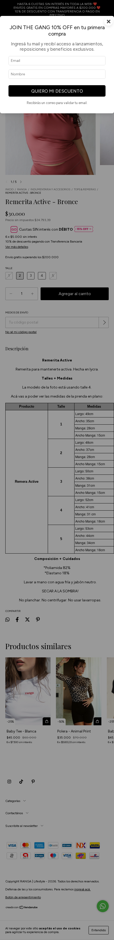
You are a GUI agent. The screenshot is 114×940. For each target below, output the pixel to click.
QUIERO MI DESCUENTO (57, 91)
